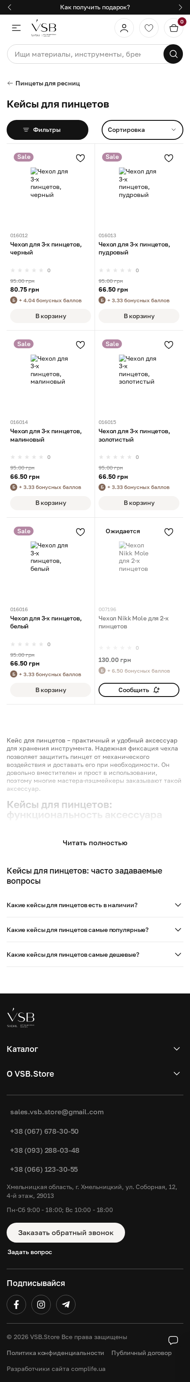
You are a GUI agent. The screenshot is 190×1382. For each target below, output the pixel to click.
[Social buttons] (173, 1340)
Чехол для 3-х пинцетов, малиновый (46, 435)
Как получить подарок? (95, 7)
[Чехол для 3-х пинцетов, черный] (50, 187)
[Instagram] (41, 1304)
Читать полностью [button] (95, 842)
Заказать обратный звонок (66, 1232)
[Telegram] (66, 1304)
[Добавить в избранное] (80, 158)
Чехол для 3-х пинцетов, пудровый (134, 248)
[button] (95, 905)
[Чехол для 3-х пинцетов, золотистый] (139, 374)
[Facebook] (16, 1304)
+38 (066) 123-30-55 (44, 1169)
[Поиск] (173, 54)
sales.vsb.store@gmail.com (56, 1111)
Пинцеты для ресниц (47, 83)
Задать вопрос (30, 1251)
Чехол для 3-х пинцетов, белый (46, 622)
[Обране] (149, 28)
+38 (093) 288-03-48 (45, 1150)
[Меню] (16, 28)
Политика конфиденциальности (55, 1352)
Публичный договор (141, 1352)
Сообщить (133, 689)
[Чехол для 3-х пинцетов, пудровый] (139, 187)
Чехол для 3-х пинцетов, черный (46, 248)
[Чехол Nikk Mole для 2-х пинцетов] (139, 561)
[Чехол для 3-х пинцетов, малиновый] (50, 374)
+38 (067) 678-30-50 (44, 1131)
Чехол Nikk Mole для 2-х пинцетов (134, 622)
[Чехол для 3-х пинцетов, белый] (50, 561)
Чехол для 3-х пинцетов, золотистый (134, 435)
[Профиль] (124, 28)
